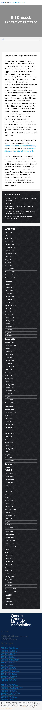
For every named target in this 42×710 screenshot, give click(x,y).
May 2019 (8, 372)
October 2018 (9, 388)
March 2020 (9, 354)
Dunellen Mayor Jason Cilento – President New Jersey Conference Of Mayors (20, 212)
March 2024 (9, 290)
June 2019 (8, 369)
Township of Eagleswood (9, 657)
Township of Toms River (9, 697)
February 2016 (9, 446)
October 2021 (9, 342)
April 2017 (8, 415)
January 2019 (9, 385)
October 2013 (9, 485)
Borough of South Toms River (10, 693)
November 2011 (10, 540)
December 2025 (10, 247)
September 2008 (10, 592)
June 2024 (8, 281)
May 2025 (8, 260)
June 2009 (8, 583)
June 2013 (8, 491)
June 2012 (8, 519)
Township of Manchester (9, 674)
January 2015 (9, 461)
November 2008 (10, 589)
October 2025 (9, 251)
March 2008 (9, 604)
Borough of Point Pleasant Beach (12, 687)
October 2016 (9, 430)
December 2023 (10, 299)
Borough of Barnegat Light (9, 648)
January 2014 (9, 479)
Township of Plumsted (8, 684)
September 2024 (10, 278)
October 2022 (9, 324)
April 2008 (8, 601)
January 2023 (9, 321)
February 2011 (9, 558)
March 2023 (9, 314)
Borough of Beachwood (8, 653)
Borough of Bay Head (8, 650)
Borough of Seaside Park (9, 690)
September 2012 (10, 516)
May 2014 (8, 467)
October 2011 (9, 543)
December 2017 (10, 409)
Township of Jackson (8, 662)
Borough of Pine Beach (8, 680)
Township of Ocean (7, 677)
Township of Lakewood (8, 668)
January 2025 (9, 269)
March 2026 (9, 241)
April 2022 (8, 336)
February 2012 (9, 531)
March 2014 (9, 473)
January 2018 (9, 406)
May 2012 (8, 522)
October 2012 (9, 513)
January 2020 (9, 360)
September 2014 (10, 464)
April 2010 (8, 571)
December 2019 (10, 363)
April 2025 (8, 263)
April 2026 (8, 238)
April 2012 (8, 525)
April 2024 (8, 287)
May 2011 (8, 549)
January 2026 (9, 244)
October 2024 (9, 275)
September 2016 (10, 433)
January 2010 (9, 577)
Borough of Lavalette (8, 670)
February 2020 (9, 357)
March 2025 (9, 266)
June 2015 (8, 452)
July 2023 (8, 308)
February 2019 (9, 382)
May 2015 (8, 455)
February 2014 (9, 476)
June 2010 (8, 564)
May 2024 (8, 284)
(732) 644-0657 (6, 638)
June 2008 (8, 595)
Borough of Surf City (7, 696)
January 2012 (9, 534)
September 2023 (10, 305)
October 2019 (9, 366)
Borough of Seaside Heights (10, 688)
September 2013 (10, 488)
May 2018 (8, 397)
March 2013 (9, 500)
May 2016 (8, 439)
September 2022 (10, 327)
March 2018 (9, 400)
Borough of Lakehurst (8, 667)
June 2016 (8, 436)
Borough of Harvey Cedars (10, 659)
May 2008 (8, 598)
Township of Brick (7, 656)
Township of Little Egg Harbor (10, 671)
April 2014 (8, 470)
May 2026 (8, 235)
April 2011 (8, 552)
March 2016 (9, 443)
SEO (24, 707)
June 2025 (8, 257)
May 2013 (8, 494)
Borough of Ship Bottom (9, 691)
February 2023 (9, 318)
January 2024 (9, 296)
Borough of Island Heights (9, 660)
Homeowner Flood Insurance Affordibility (20, 146)
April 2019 (8, 375)
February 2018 (9, 403)
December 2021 (10, 339)
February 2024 (9, 293)
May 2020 (8, 348)
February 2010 (9, 574)
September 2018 (10, 391)
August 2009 (9, 580)
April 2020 (8, 351)
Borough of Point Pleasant (9, 685)
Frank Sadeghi (9, 203)
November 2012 (10, 510)
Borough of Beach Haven (9, 651)
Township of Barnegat (8, 647)
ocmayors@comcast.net (9, 639)
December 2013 (10, 482)
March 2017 (9, 418)
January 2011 (9, 561)
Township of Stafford (8, 694)
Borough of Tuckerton (8, 699)
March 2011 (9, 555)
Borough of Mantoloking (9, 676)
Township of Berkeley (8, 655)
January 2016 (9, 449)
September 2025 (10, 254)
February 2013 (9, 504)
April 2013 (8, 497)
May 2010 (8, 568)
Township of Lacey (7, 666)
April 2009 (8, 586)
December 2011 (10, 537)
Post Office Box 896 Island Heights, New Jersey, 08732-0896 (14, 635)
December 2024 (10, 272)
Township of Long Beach (9, 673)
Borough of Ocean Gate (9, 679)
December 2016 (10, 427)
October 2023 (9, 302)
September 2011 (10, 546)
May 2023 (8, 311)
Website (16, 707)
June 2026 (8, 232)
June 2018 (8, 394)
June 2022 (8, 330)
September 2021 (10, 345)
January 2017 (9, 424)
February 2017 (9, 421)
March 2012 (9, 528)
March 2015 (9, 458)
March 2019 (9, 379)
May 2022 (8, 333)
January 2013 (9, 506)
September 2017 (10, 412)
